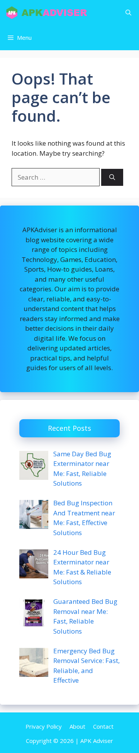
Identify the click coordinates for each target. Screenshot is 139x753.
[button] (128, 12)
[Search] (112, 177)
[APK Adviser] (47, 12)
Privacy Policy (43, 726)
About (77, 726)
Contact (103, 726)
